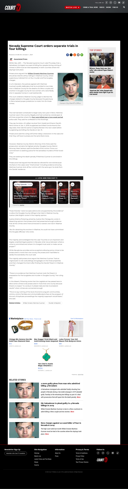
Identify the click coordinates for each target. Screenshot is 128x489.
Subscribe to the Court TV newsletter (15, 453)
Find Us (115, 7)
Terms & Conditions (82, 453)
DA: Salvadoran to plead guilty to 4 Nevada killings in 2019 (60, 405)
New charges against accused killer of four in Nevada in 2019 (61, 424)
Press (56, 456)
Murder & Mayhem (55, 303)
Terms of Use (80, 459)
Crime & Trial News (90, 7)
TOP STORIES (96, 50)
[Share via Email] (78, 54)
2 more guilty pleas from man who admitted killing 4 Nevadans (60, 385)
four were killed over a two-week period (47, 117)
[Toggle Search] (124, 7)
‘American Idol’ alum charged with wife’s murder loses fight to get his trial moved (101, 92)
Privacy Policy (80, 456)
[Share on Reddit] (74, 54)
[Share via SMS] (81, 54)
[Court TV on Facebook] (106, 3)
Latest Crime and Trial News (42, 459)
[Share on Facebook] (67, 54)
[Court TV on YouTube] (119, 3)
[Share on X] (71, 54)
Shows (108, 7)
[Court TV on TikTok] (123, 3)
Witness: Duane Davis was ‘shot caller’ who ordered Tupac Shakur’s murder (101, 70)
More (78, 397)
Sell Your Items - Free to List (32, 318)
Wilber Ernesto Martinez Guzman (41, 73)
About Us (57, 453)
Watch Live (71, 7)
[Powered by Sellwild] (80, 374)
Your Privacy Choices (82, 462)
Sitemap (36, 453)
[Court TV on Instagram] (110, 3)
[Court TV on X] (115, 3)
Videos (101, 7)
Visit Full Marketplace (77, 318)
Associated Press (20, 59)
